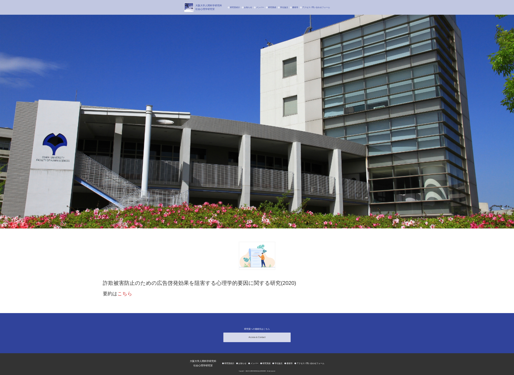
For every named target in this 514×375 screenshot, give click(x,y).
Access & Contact (257, 337)
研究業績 (272, 7)
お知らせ (248, 7)
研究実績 (266, 363)
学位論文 (284, 7)
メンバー (260, 7)
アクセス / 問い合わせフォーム (316, 7)
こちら (124, 293)
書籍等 (295, 7)
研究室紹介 (235, 7)
